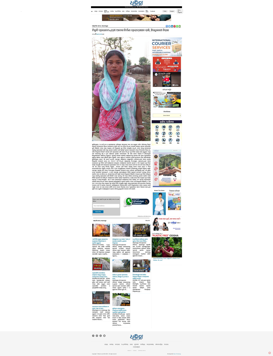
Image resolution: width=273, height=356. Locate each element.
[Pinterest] (174, 26)
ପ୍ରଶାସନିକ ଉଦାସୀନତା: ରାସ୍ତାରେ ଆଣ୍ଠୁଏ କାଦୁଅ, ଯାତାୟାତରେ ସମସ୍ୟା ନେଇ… (100, 275)
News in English (180, 11)
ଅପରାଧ (166, 344)
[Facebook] (167, 26)
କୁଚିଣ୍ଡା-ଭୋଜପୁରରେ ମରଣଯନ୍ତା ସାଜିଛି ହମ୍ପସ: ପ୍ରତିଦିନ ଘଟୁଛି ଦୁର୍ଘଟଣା (119, 310)
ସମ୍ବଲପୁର (105, 26)
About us (129, 350)
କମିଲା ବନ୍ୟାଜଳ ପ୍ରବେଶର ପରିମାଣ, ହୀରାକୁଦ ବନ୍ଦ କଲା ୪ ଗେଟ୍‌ (120, 276)
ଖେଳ (123, 11)
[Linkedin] (172, 26)
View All (147, 220)
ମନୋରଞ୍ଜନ (141, 11)
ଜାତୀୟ (112, 11)
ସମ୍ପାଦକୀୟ (134, 11)
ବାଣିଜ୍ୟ (128, 11)
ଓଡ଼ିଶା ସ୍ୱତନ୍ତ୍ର (106, 11)
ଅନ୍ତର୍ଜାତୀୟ (118, 11)
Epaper (172, 11)
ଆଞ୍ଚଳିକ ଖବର (96, 26)
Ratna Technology (177, 353)
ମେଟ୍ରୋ (101, 11)
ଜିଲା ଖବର (147, 11)
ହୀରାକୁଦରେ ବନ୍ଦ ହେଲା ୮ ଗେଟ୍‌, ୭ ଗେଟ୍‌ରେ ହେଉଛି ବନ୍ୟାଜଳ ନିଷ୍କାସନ (121, 241)
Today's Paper (141, 7)
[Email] (180, 26)
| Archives (146, 7)
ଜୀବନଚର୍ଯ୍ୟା (158, 344)
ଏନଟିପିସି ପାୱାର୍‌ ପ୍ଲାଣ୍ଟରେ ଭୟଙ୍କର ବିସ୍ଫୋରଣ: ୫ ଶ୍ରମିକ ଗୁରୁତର (100, 241)
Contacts (134, 350)
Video (164, 11)
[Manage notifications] (270, 353)
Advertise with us (141, 350)
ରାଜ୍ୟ (95, 11)
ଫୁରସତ (136, 344)
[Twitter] (169, 26)
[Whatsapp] (177, 26)
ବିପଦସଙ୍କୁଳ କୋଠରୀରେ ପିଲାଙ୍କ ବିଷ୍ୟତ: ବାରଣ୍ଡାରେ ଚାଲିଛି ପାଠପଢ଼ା (141, 276)
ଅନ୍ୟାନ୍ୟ (152, 11)
